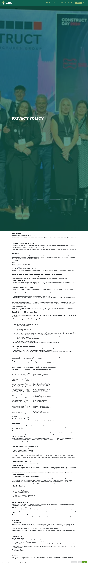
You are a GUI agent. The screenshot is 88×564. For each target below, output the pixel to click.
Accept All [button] (84, 562)
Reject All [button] (79, 562)
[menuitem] (47, 3)
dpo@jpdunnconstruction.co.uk (23, 267)
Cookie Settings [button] (74, 562)
